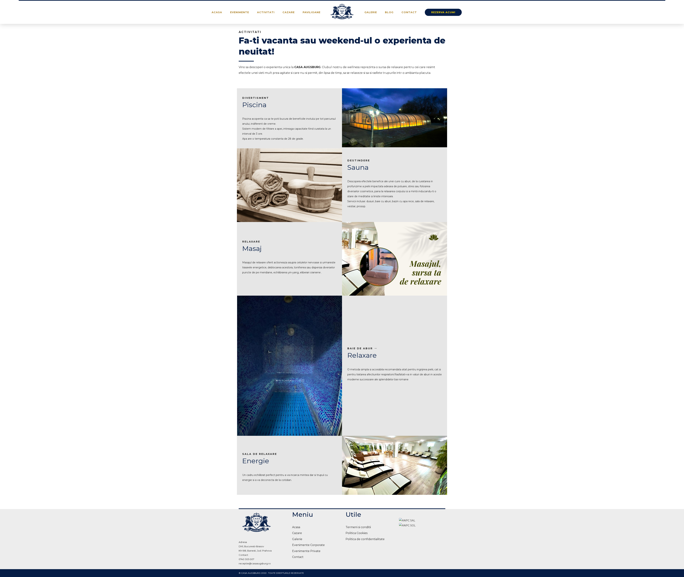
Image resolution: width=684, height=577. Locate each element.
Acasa (217, 12)
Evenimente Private (306, 551)
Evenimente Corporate (308, 545)
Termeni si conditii (358, 527)
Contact (409, 12)
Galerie (370, 12)
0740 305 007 (246, 559)
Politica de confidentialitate (365, 539)
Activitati (265, 12)
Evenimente (239, 12)
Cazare (289, 12)
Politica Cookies (356, 533)
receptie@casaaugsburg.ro (255, 563)
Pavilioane (311, 12)
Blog (389, 12)
